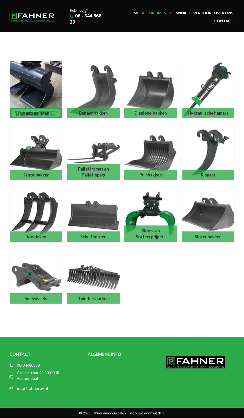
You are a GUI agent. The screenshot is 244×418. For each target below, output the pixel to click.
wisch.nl (158, 413)
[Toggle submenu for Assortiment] (170, 13)
